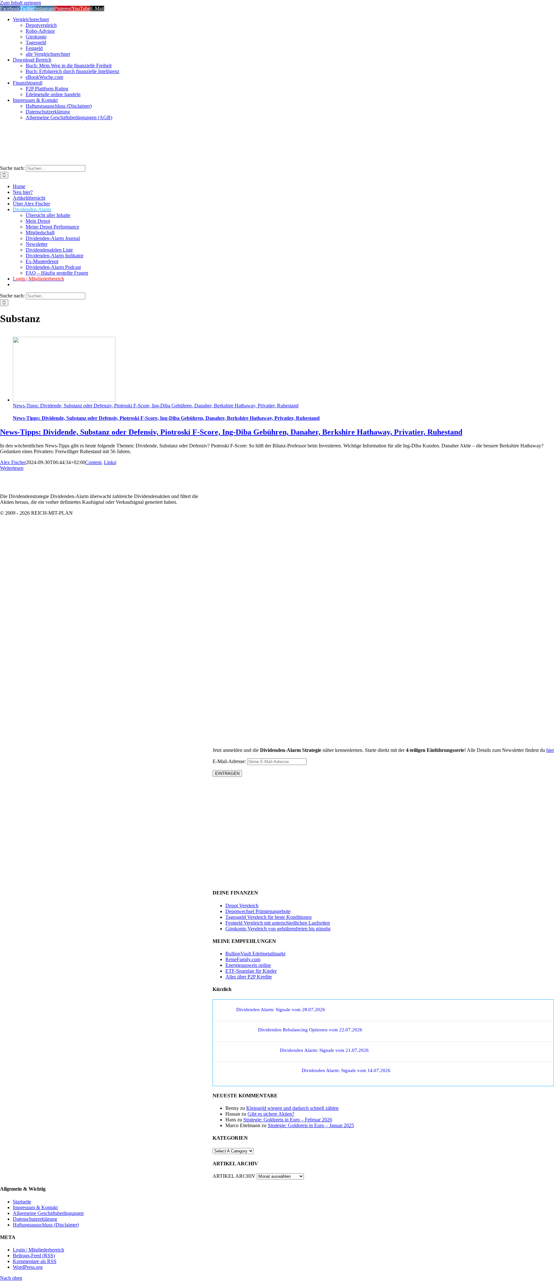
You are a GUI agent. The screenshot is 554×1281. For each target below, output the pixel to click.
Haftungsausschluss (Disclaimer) (46, 1224)
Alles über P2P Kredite (248, 976)
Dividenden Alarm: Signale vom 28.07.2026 (280, 1009)
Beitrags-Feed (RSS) (34, 1255)
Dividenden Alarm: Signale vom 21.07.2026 (324, 1050)
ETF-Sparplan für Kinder (251, 971)
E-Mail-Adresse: (230, 761)
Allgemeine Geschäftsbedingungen (48, 1213)
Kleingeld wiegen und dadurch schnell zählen (292, 1108)
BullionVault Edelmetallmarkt (255, 953)
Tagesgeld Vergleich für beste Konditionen (268, 917)
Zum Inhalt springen (20, 2)
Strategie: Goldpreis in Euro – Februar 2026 (287, 1119)
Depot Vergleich (241, 905)
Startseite (22, 1201)
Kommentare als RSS (34, 1261)
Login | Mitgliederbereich (38, 1249)
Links (109, 462)
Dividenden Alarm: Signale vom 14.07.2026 (346, 1070)
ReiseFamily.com (242, 959)
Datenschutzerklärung (35, 1219)
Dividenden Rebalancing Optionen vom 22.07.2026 (310, 1029)
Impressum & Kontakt (35, 1207)
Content (93, 462)
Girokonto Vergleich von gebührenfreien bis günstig (278, 928)
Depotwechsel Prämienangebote (257, 911)
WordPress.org (28, 1267)
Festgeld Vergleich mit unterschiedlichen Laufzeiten (277, 923)
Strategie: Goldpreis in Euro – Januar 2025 (311, 1125)
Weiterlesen (11, 468)
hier (550, 750)
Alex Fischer (13, 462)
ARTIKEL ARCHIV (234, 1176)
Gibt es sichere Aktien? (271, 1114)
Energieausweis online (248, 965)
